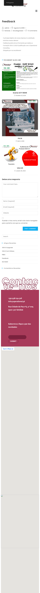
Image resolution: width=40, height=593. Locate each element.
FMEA (3, 255)
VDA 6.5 (20, 168)
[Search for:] (20, 236)
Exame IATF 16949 (20, 93)
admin (7, 28)
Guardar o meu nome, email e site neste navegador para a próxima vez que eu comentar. (19, 222)
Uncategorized (18, 31)
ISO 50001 (5, 262)
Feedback (5, 258)
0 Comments (32, 31)
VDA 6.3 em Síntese (8, 251)
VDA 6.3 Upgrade (7, 247)
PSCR (20, 138)
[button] (36, 11)
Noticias (7, 31)
